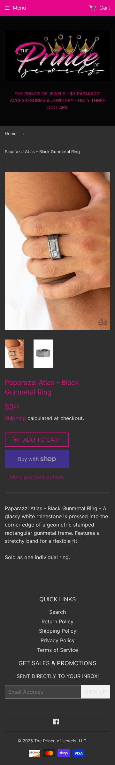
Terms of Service (57, 650)
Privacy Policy (58, 640)
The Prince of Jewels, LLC (60, 740)
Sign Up (95, 692)
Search (57, 612)
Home (11, 133)
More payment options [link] (37, 476)
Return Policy (57, 621)
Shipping (15, 418)
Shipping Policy (57, 631)
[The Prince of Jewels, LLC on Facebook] (56, 722)
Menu (19, 7)
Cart (104, 7)
